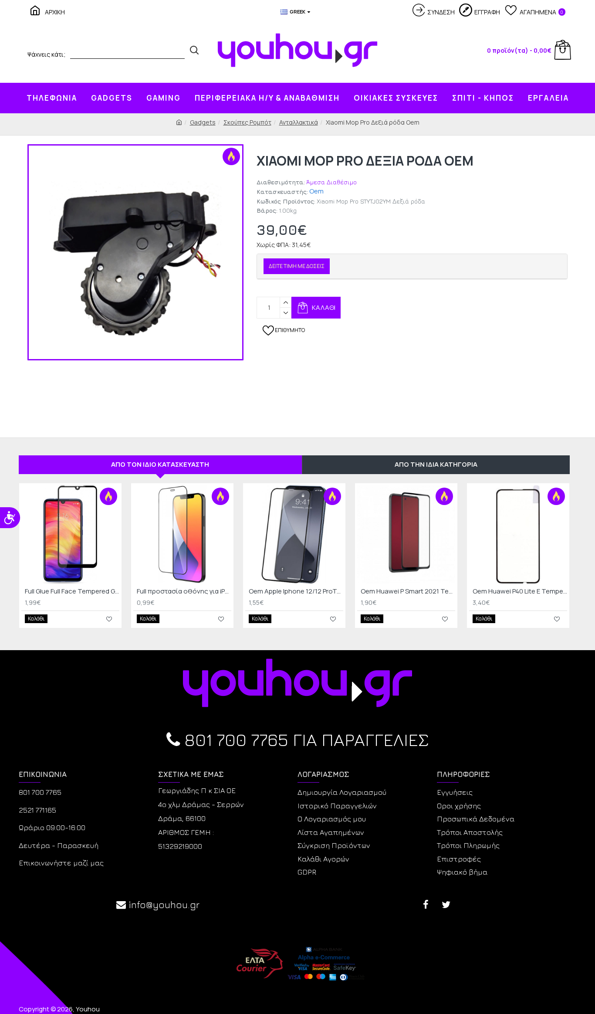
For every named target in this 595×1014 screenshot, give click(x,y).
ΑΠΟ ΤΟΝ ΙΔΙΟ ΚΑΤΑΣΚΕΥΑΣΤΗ (160, 464)
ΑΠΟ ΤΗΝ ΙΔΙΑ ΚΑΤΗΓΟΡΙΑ (436, 464)
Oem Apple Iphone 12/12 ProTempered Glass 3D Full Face (296, 591)
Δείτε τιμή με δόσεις (297, 266)
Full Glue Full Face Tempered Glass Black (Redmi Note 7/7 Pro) (72, 591)
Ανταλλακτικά (298, 122)
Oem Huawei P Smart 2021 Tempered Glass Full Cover (408, 591)
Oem (316, 191)
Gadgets (203, 122)
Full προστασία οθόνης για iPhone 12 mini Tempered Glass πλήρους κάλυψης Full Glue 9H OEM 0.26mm (184, 591)
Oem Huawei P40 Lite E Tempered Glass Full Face (520, 591)
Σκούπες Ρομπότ (247, 122)
